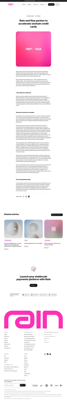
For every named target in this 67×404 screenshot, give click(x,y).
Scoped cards (26, 342)
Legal (25, 371)
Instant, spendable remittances (30, 340)
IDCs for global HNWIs (28, 349)
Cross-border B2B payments (29, 338)
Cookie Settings (27, 373)
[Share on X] (26, 196)
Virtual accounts (7, 344)
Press (25, 356)
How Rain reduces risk (8, 368)
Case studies (6, 358)
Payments (6, 346)
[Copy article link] (23, 196)
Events (5, 362)
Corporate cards (7, 348)
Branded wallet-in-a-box (28, 348)
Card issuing (6, 336)
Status (25, 369)
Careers (25, 362)
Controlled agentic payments (29, 344)
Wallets (5, 334)
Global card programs (28, 334)
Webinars (6, 360)
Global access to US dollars (29, 336)
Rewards (6, 338)
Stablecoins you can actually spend (10, 370)
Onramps (6, 340)
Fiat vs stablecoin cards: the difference (11, 366)
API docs (25, 367)
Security (25, 375)
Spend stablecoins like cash (29, 346)
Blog (5, 356)
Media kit (25, 358)
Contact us (26, 363)
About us (25, 360)
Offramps (6, 342)
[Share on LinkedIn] (29, 196)
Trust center (26, 365)
